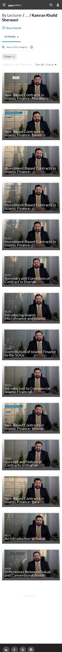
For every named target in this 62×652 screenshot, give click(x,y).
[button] (9, 36)
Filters (8, 56)
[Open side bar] (4, 5)
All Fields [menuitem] (15, 64)
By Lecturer (12, 15)
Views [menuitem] (44, 64)
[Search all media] (51, 5)
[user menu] (58, 5)
